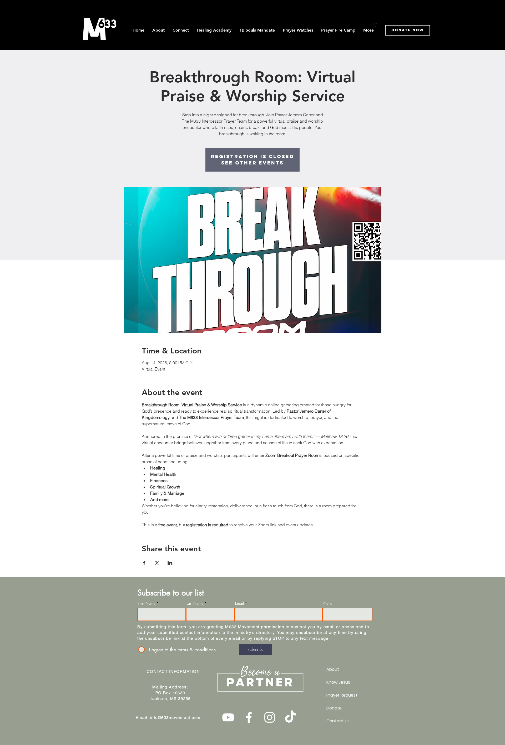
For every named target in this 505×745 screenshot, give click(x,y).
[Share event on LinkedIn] (170, 563)
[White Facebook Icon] (249, 717)
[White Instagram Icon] (269, 717)
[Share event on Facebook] (144, 563)
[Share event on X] (157, 563)
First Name (146, 603)
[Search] (375, 25)
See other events (252, 163)
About (332, 669)
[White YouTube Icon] (228, 717)
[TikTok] (290, 717)
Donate (334, 708)
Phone (327, 603)
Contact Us (338, 721)
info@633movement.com (175, 717)
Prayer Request (341, 695)
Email (239, 603)
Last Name (194, 603)
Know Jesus (338, 682)
